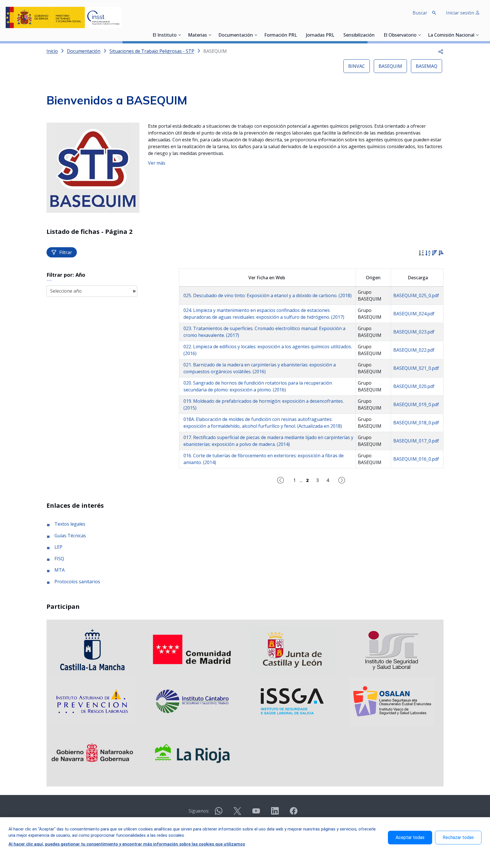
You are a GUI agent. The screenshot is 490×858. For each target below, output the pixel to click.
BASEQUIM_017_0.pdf (416, 441)
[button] (440, 51)
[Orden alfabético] (427, 254)
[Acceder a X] (237, 813)
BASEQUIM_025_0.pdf (416, 295)
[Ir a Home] (63, 17)
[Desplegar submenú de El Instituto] (179, 35)
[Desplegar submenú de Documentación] (256, 35)
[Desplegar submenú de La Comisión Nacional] (477, 35)
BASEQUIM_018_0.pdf (416, 422)
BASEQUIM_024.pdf (413, 314)
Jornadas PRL (320, 35)
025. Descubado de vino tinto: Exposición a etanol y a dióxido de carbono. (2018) (267, 295)
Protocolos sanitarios (77, 581)
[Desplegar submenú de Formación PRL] (298, 35)
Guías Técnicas (70, 535)
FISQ (59, 558)
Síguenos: (199, 811)
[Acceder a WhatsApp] (218, 813)
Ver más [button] (156, 163)
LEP (58, 547)
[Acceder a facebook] (293, 813)
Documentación (235, 35)
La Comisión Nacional (451, 35)
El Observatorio (400, 35)
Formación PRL (280, 35)
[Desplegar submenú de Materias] (210, 35)
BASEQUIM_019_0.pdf (416, 404)
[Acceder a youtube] (256, 813)
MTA (59, 570)
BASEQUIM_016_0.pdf (416, 459)
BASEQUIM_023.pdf (413, 332)
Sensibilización (359, 35)
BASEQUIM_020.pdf (413, 386)
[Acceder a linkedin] (274, 813)
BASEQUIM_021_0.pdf (416, 368)
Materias (197, 35)
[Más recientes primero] (434, 254)
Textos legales (69, 524)
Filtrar (65, 252)
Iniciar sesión (460, 13)
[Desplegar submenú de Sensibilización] (376, 35)
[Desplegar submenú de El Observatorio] (419, 35)
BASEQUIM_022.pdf (413, 350)
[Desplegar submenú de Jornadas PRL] (336, 35)
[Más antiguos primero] (440, 254)
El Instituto (165, 35)
